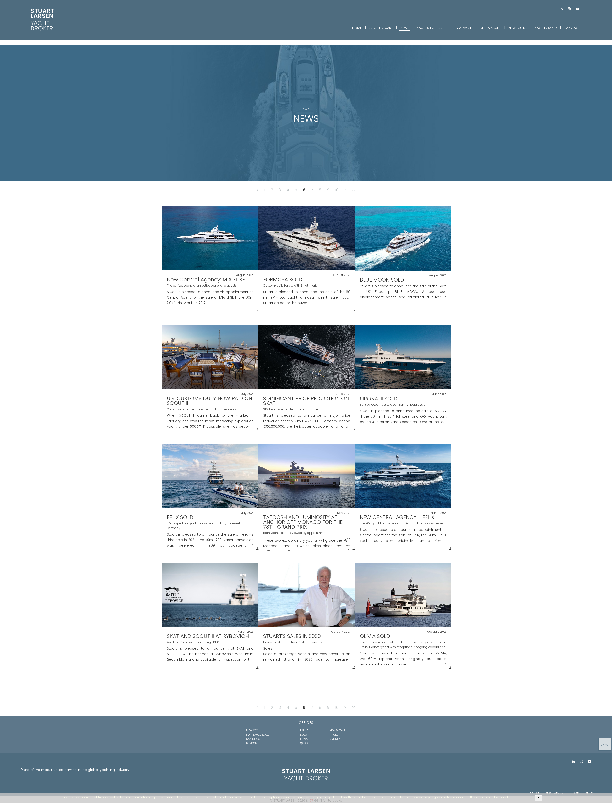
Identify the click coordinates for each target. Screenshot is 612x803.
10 (337, 190)
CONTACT (572, 27)
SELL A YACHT (490, 27)
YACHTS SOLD (546, 27)
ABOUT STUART (381, 27)
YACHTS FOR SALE (431, 27)
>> (354, 190)
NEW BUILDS (518, 27)
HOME (357, 27)
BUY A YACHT (462, 27)
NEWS (404, 27)
